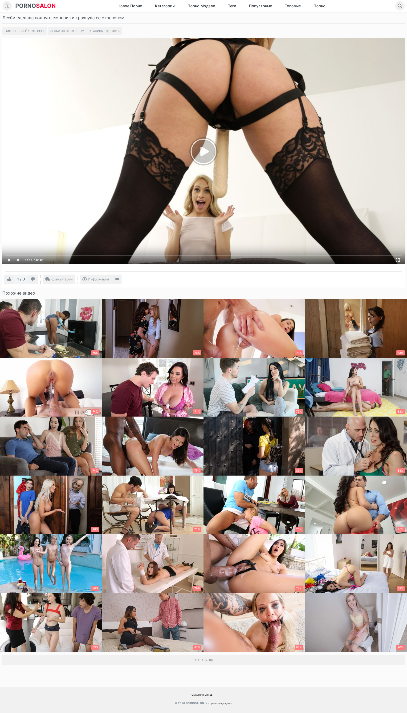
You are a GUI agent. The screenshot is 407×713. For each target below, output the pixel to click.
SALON (35, 6)
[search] (400, 6)
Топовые (293, 6)
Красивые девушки (105, 31)
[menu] (7, 6)
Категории (165, 6)
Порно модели (201, 6)
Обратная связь (202, 694)
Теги (232, 6)
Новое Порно (130, 6)
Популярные (260, 6)
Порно (319, 6)
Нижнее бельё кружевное (25, 31)
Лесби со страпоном (67, 31)
